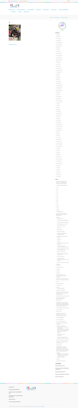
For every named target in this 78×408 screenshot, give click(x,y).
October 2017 (58, 161)
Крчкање (59, 241)
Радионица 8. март (13, 44)
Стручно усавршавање (64, 9)
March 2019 (58, 137)
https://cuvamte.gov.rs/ (59, 376)
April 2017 (58, 171)
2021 (57, 194)
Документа (38, 9)
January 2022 (58, 98)
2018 (57, 189)
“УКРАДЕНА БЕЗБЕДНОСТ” (61, 185)
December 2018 (59, 143)
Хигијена (58, 358)
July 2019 (58, 131)
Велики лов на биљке (61, 225)
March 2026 (58, 38)
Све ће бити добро (59, 319)
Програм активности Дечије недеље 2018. (62, 254)
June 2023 (58, 75)
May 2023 (58, 77)
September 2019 (59, 129)
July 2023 (58, 73)
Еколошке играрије (61, 231)
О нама (19, 11)
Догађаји (58, 217)
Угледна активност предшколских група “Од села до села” (63, 259)
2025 (57, 200)
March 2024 (58, 66)
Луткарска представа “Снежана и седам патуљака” (63, 246)
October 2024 (58, 57)
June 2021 (58, 105)
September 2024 (59, 59)
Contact (57, 205)
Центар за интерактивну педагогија (62, 374)
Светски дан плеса (60, 256)
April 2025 (58, 49)
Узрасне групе (59, 344)
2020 (57, 192)
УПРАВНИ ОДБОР (60, 288)
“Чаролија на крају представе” (63, 222)
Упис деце (58, 352)
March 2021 (58, 111)
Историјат (58, 269)
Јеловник (58, 272)
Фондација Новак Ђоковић (14, 389)
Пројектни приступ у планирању (61, 335)
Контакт (57, 281)
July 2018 (58, 148)
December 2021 (59, 100)
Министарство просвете (60, 365)
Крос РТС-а (59, 239)
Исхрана (58, 270)
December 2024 (59, 55)
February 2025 (59, 53)
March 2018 (58, 156)
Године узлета (12, 9)
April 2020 (58, 118)
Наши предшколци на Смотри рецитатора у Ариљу (63, 249)
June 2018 (58, 150)
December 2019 (59, 124)
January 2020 (58, 122)
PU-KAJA (16, 406)
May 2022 (58, 94)
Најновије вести (57, 17)
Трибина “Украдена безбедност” (62, 340)
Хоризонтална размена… (61, 360)
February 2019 (59, 139)
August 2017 (58, 165)
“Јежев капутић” (60, 218)
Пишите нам (26, 11)
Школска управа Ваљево (60, 371)
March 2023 (58, 81)
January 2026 (58, 40)
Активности (53, 9)
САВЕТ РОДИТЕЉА (60, 317)
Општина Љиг (11, 386)
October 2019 (58, 128)
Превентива (46, 9)
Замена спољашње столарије (63, 262)
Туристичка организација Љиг (14, 401)
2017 (57, 187)
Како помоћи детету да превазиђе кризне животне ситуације (61, 275)
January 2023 (58, 83)
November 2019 (59, 126)
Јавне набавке (31, 9)
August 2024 (58, 60)
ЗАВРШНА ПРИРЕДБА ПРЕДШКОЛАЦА (61, 234)
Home (57, 207)
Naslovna (58, 209)
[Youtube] (68, 1)
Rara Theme (34, 406)
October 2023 (58, 72)
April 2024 (58, 64)
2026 (57, 202)
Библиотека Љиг (12, 399)
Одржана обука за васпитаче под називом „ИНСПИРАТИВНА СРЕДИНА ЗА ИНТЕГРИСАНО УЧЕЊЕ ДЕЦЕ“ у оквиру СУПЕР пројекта (63, 329)
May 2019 (58, 133)
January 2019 (58, 141)
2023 (57, 198)
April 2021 (58, 109)
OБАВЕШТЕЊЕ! (59, 211)
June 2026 (58, 34)
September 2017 (59, 163)
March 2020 (58, 120)
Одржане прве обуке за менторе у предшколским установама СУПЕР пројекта (62, 293)
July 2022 (58, 92)
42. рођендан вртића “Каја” (62, 224)
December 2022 (59, 85)
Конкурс (58, 265)
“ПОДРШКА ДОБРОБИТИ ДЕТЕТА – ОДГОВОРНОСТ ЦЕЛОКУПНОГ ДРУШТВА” (61, 182)
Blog (57, 204)
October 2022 (58, 88)
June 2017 (58, 167)
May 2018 (58, 152)
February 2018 (59, 157)
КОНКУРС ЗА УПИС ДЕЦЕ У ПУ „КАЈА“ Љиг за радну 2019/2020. (62, 279)
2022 (57, 196)
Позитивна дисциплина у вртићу (62, 307)
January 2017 (58, 176)
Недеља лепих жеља (61, 251)
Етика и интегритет (60, 267)
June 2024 (58, 62)
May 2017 (58, 169)
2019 (57, 190)
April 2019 (58, 135)
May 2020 (58, 116)
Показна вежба (59, 309)
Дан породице (60, 229)
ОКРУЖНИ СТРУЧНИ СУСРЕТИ (62, 296)
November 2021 (59, 101)
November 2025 (59, 42)
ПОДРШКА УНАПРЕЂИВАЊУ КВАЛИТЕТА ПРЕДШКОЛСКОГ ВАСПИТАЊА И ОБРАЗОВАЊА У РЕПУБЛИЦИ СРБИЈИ (62, 304)
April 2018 (58, 154)
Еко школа (13, 11)
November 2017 (59, 159)
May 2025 (58, 47)
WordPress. (43, 406)
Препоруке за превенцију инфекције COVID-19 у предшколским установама (61, 314)
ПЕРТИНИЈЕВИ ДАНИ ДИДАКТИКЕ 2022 (60, 298)
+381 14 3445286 (24, 1)
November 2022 (59, 87)
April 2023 (58, 79)
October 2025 (58, 44)
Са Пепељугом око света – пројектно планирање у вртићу (63, 338)
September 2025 (59, 45)
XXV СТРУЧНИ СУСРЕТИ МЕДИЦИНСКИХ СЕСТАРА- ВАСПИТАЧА (61, 214)
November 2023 (59, 70)
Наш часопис (58, 285)
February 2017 (59, 174)
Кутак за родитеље (21, 9)
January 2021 (58, 113)
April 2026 (58, 36)
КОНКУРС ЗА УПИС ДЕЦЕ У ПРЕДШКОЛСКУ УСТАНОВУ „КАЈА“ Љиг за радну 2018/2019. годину (62, 355)
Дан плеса (59, 227)
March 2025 (58, 51)
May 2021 (58, 107)
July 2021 (58, 103)
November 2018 (59, 144)
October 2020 (58, 115)
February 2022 (59, 96)
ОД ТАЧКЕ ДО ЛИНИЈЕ (60, 290)
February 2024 (59, 68)
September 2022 (59, 90)
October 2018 (58, 146)
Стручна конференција (60, 321)
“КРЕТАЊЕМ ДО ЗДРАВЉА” (62, 220)
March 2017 (58, 172)
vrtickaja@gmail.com (14, 1)
